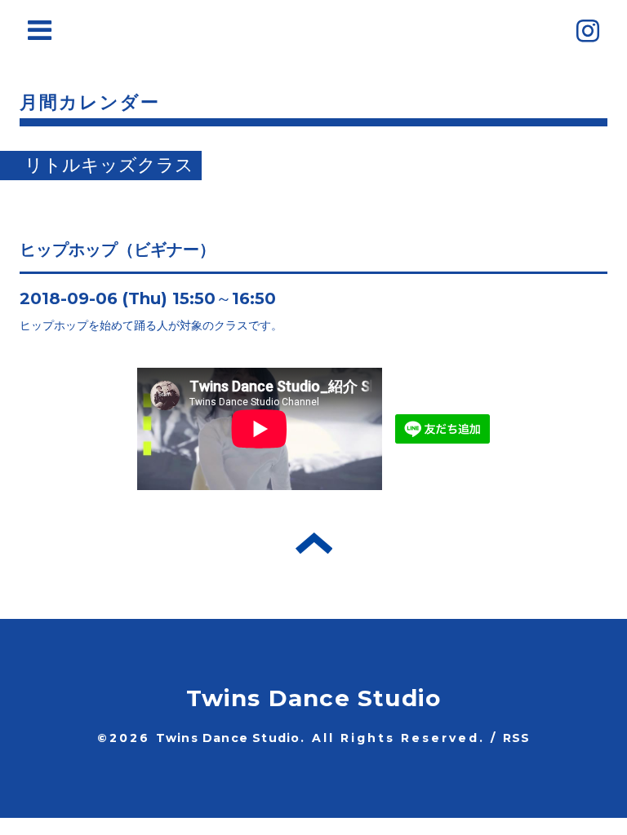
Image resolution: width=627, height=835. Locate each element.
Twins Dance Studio (314, 698)
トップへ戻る (314, 543)
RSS (517, 738)
